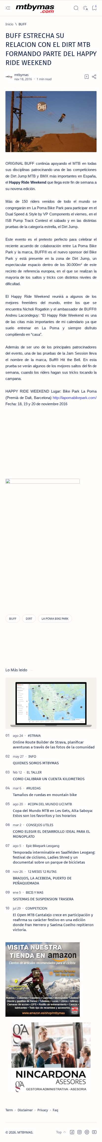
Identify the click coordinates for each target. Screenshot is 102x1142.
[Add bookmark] (86, 76)
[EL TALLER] (34, 772)
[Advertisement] (48, 442)
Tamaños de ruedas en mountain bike (45, 795)
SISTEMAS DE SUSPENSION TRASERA (43, 899)
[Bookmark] (94, 8)
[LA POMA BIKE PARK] (55, 618)
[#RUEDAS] (33, 788)
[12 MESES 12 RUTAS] (42, 871)
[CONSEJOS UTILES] (39, 825)
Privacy (42, 1110)
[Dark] (85, 8)
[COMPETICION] (36, 908)
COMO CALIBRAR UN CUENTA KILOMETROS (48, 779)
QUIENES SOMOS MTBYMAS (36, 763)
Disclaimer (25, 1110)
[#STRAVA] (34, 735)
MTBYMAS (24, 1132)
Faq (55, 1110)
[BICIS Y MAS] (34, 892)
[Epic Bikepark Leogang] (42, 845)
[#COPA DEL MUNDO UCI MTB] (50, 804)
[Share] (94, 76)
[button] (72, 1132)
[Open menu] (7, 8)
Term (9, 1110)
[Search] (76, 8)
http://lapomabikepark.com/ (75, 398)
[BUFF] (12, 618)
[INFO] (32, 756)
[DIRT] (29, 618)
